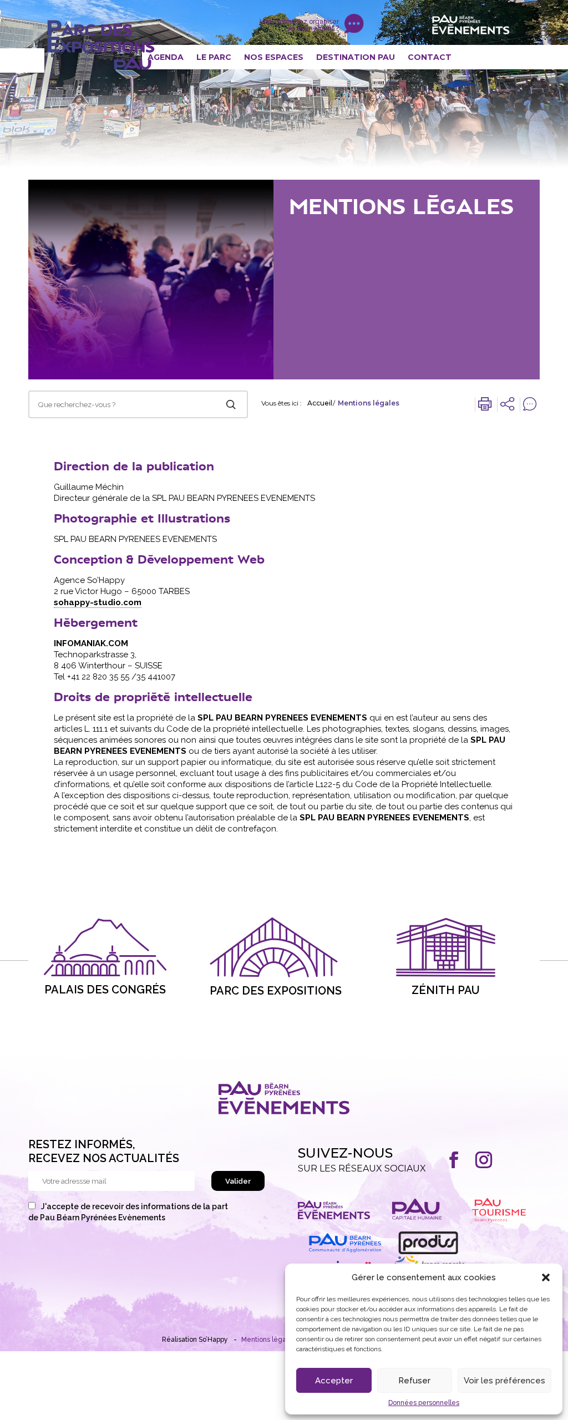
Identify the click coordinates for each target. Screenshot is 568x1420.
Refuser (414, 1381)
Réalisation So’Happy (195, 1339)
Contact (430, 57)
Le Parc (213, 57)
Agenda (166, 57)
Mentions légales (268, 1339)
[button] (545, 1277)
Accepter (334, 1381)
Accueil (319, 403)
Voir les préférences (504, 1381)
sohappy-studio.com (97, 602)
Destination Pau (355, 57)
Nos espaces (273, 57)
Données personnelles (423, 1403)
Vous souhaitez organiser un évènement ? (299, 25)
